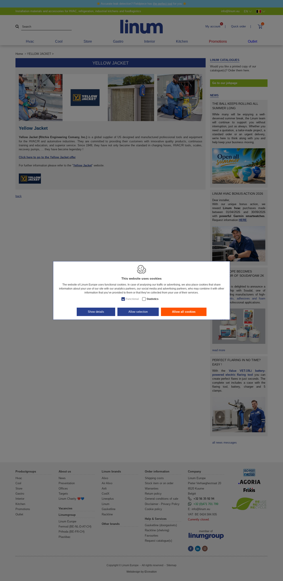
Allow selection (138, 311)
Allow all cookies (183, 311)
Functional (132, 299)
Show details (96, 311)
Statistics (153, 299)
